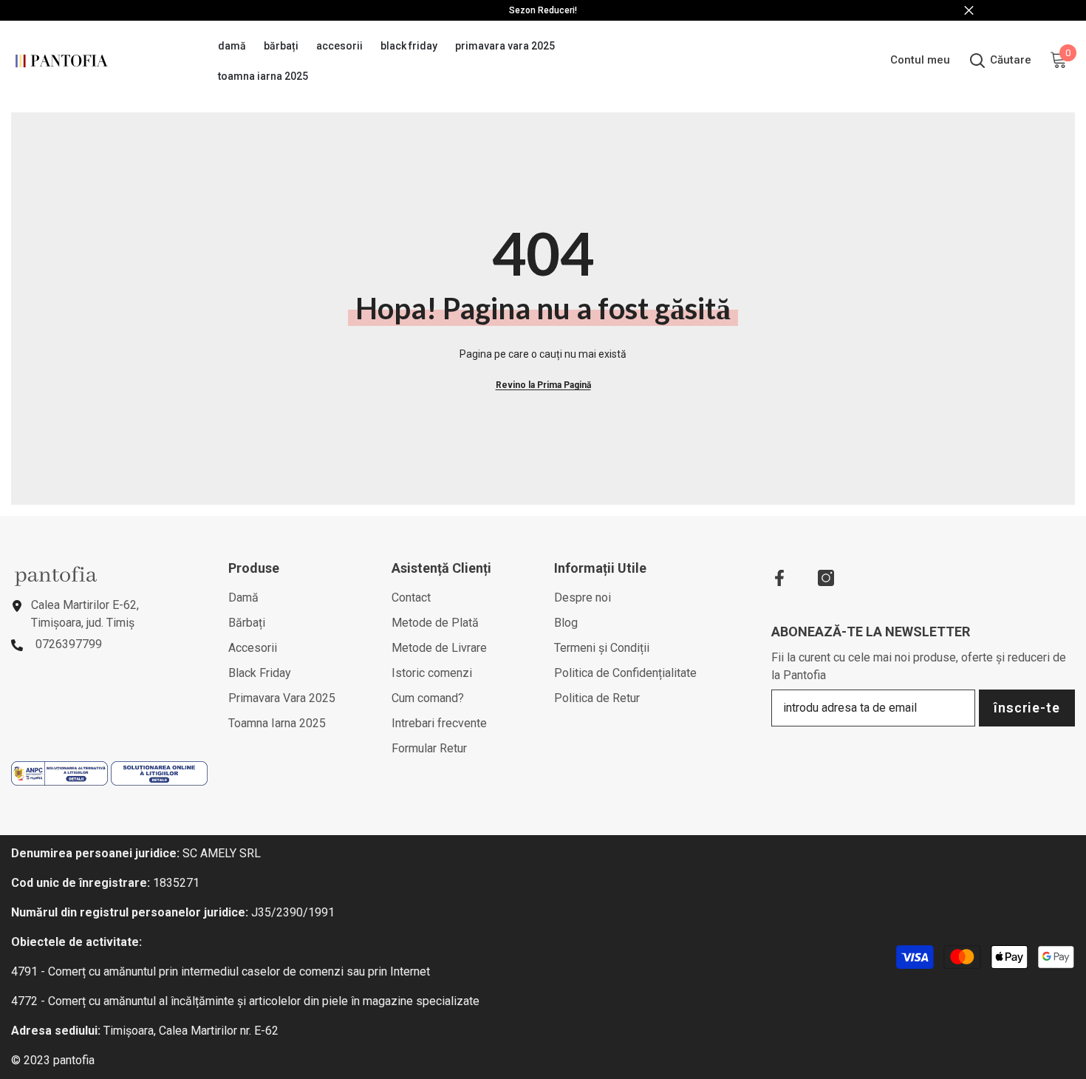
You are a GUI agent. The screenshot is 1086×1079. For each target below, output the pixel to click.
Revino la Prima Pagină (543, 385)
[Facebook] (779, 578)
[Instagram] (826, 578)
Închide (969, 10)
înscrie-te (1027, 707)
